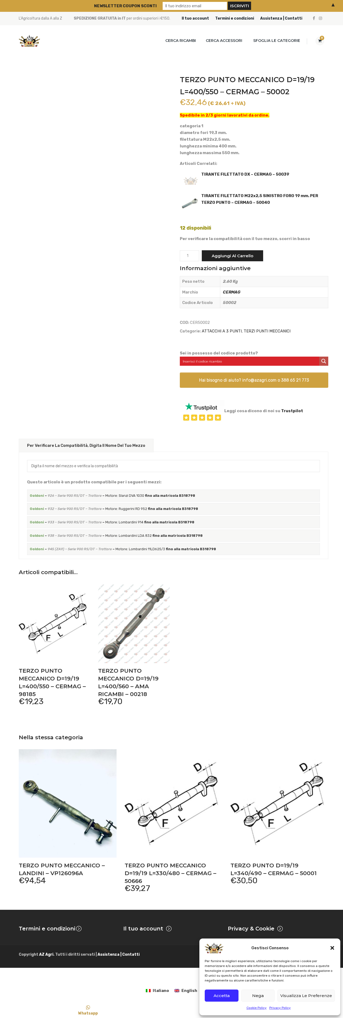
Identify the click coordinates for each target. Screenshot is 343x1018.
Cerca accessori (224, 40)
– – (87, 496)
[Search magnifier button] (323, 361)
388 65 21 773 (295, 380)
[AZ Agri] (29, 40)
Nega (258, 995)
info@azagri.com (259, 380)
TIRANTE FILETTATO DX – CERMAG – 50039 (245, 174)
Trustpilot (292, 410)
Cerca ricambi (180, 40)
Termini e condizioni (234, 18)
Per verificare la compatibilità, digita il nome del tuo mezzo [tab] (86, 445)
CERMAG (231, 292)
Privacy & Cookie (251, 928)
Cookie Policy (257, 1008)
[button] (332, 948)
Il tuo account (195, 18)
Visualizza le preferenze (306, 995)
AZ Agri (46, 954)
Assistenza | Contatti (281, 18)
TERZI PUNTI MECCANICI (267, 331)
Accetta (222, 995)
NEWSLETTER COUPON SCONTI (125, 5)
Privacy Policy (280, 1008)
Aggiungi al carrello (232, 255)
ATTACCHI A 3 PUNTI (222, 331)
